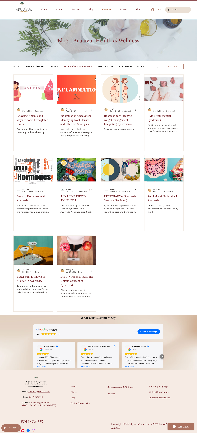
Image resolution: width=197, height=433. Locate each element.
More (139, 66)
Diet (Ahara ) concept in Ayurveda (77, 66)
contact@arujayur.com (39, 391)
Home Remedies (125, 66)
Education (53, 66)
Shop (72, 398)
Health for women (105, 66)
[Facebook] (28, 431)
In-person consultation (160, 398)
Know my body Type (158, 386)
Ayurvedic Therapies (35, 66)
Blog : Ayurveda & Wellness (120, 387)
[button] (75, 10)
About (73, 392)
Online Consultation (80, 403)
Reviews (111, 394)
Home (73, 386)
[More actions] (49, 109)
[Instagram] (33, 431)
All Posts (17, 66)
